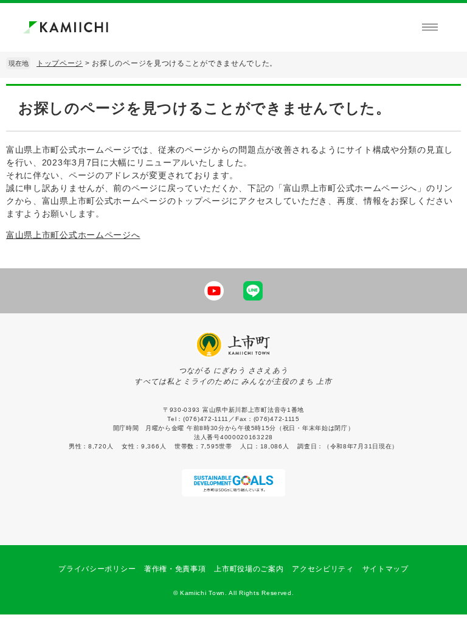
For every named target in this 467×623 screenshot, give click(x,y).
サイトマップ (385, 569)
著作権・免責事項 (175, 569)
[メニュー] (430, 27)
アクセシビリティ (323, 569)
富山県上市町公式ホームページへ (73, 235)
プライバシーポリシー (97, 569)
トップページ (59, 63)
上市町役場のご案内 (248, 569)
